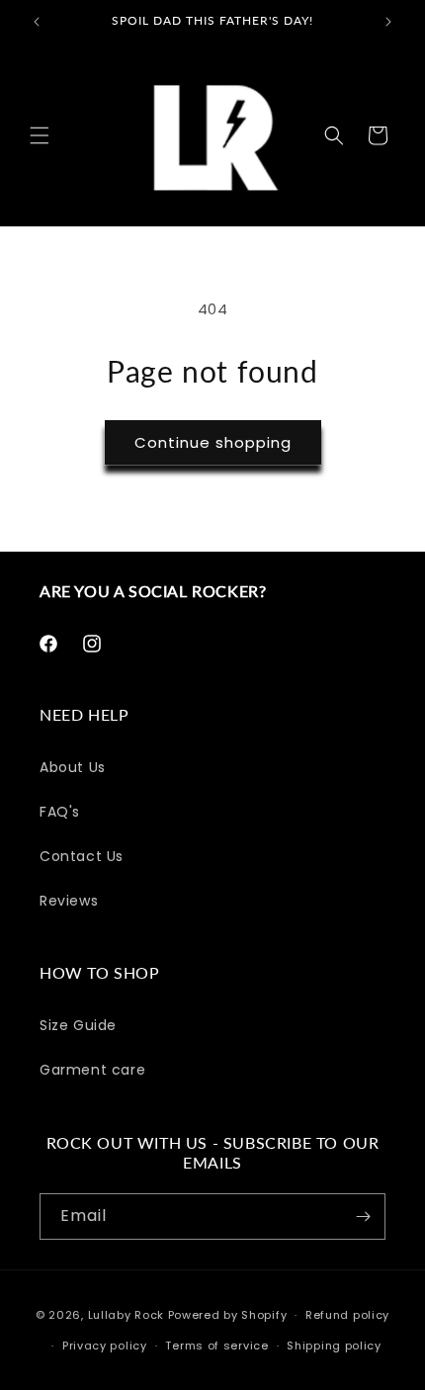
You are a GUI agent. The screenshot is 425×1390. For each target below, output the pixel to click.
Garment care (92, 1070)
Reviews (69, 901)
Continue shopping (213, 442)
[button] (39, 135)
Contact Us (82, 856)
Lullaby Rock (126, 1315)
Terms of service (216, 1345)
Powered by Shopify (228, 1315)
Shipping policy (334, 1345)
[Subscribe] (362, 1216)
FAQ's (60, 812)
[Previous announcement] (36, 21)
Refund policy (347, 1315)
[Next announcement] (388, 21)
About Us (73, 767)
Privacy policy (104, 1345)
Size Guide (78, 1025)
